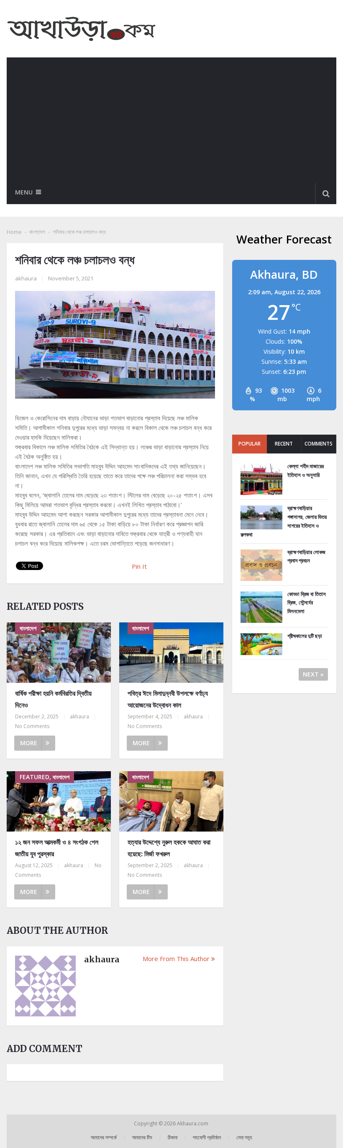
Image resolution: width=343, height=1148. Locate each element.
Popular (249, 443)
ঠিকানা (172, 1137)
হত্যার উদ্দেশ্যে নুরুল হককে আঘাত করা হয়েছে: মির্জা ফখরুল (169, 848)
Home (14, 232)
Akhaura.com (193, 1123)
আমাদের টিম (142, 1137)
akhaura (26, 278)
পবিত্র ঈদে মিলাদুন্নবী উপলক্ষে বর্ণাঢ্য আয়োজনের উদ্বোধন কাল (168, 699)
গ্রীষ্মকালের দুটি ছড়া (304, 636)
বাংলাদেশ (37, 232)
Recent (284, 443)
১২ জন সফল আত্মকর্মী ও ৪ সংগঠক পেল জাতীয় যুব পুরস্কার (56, 848)
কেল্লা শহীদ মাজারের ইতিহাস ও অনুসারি (305, 470)
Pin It (139, 566)
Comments (319, 443)
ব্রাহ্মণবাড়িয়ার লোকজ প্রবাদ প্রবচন (306, 556)
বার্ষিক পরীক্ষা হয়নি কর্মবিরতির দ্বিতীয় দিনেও (53, 699)
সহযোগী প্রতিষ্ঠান (207, 1137)
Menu (24, 192)
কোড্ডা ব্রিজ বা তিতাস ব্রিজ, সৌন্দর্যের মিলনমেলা (306, 602)
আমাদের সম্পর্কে (104, 1137)
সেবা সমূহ (244, 1137)
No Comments (32, 726)
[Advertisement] (171, 120)
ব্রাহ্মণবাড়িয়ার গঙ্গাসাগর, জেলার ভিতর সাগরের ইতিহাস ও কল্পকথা (284, 521)
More (28, 743)
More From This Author (176, 958)
